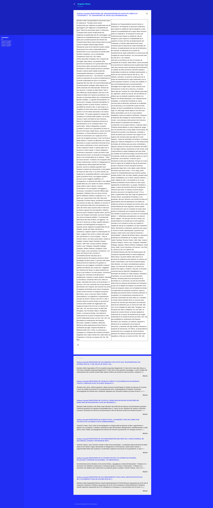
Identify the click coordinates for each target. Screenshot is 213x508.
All (2, 39)
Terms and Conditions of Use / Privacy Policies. (86, 504)
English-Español (6, 42)
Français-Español (6, 44)
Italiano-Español (6, 46)
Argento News (83, 4)
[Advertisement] (157, 35)
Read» (145, 376)
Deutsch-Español (6, 41)
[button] (147, 14)
